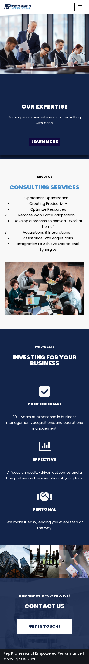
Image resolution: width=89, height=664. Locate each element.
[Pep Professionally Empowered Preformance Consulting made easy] (18, 7)
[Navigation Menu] (79, 7)
